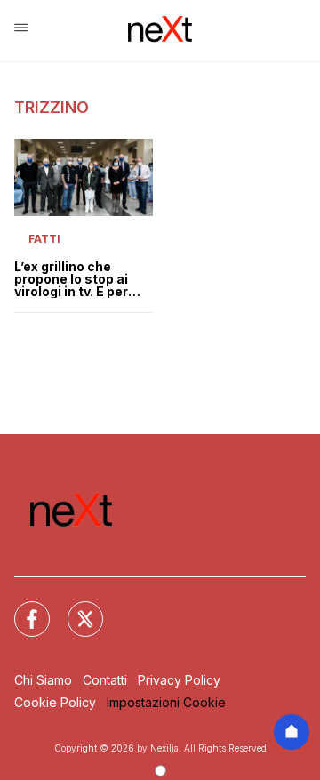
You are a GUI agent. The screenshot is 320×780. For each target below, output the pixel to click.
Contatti (105, 680)
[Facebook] (21, 608)
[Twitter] (75, 608)
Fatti (44, 238)
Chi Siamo (43, 680)
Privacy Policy (179, 680)
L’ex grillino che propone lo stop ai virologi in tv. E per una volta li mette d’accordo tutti (71, 279)
